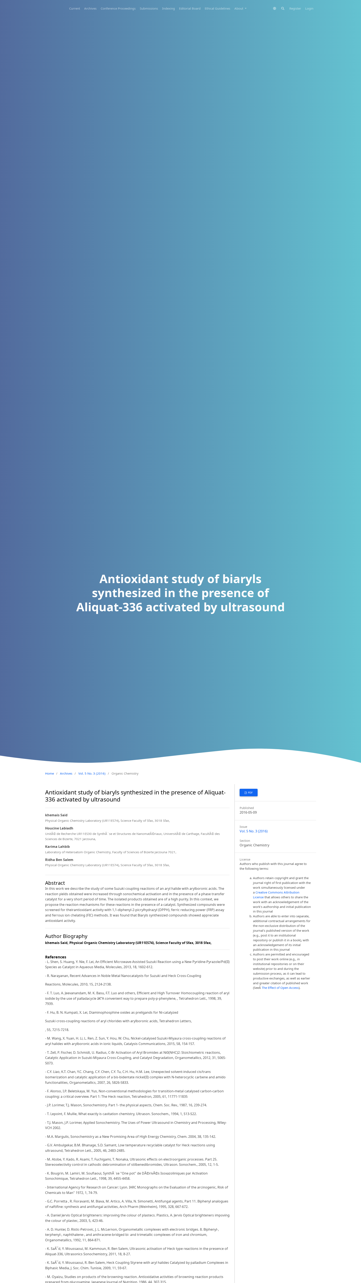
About (239, 8)
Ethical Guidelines (217, 8)
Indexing (168, 8)
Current (74, 8)
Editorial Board (190, 8)
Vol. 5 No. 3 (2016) (92, 773)
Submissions (149, 8)
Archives (90, 8)
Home (49, 773)
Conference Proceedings (118, 8)
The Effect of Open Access (280, 988)
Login (309, 8)
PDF (250, 792)
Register (295, 8)
